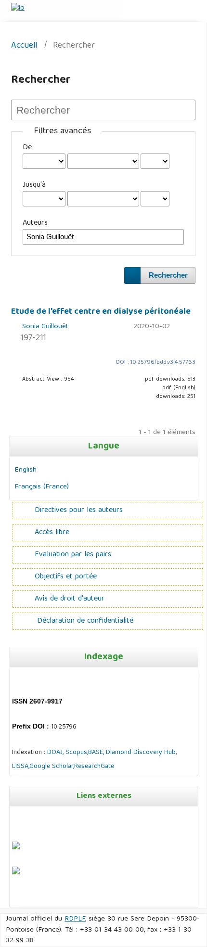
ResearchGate (94, 766)
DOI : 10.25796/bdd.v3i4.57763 (155, 362)
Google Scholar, (51, 766)
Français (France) (41, 486)
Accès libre (52, 532)
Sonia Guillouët (45, 326)
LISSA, (20, 766)
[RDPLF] (16, 873)
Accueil (24, 46)
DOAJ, (55, 752)
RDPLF (75, 919)
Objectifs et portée (66, 577)
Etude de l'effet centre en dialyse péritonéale (101, 312)
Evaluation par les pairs (73, 555)
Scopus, (76, 752)
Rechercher (168, 275)
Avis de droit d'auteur (69, 599)
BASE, (97, 752)
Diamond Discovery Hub (141, 752)
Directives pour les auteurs (79, 510)
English (25, 469)
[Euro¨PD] (16, 848)
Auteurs (35, 223)
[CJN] (13, 898)
